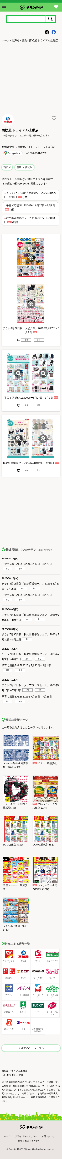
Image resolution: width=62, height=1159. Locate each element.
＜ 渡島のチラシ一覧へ (31, 1048)
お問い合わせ (48, 1136)
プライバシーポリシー (26, 1136)
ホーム (5, 40)
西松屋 (7, 167)
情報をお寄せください (29, 1141)
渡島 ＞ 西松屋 (24, 167)
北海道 (15, 40)
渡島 (24, 40)
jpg (26, 340)
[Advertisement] (31, 78)
